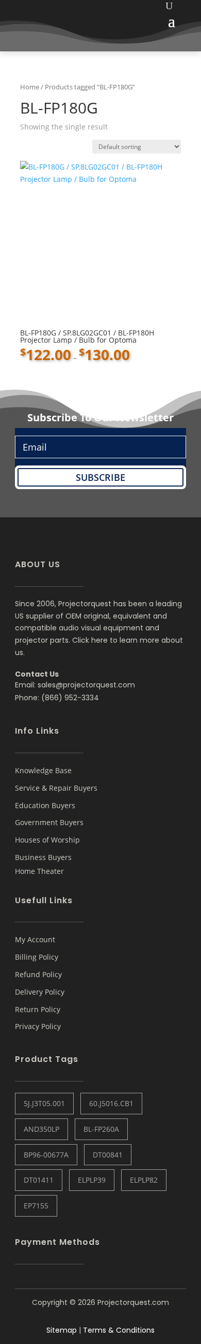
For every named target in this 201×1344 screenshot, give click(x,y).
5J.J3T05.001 (44, 1103)
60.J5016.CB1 (111, 1103)
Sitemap (61, 1330)
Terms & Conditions (119, 1330)
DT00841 (108, 1155)
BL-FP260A (101, 1129)
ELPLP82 (144, 1180)
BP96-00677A (46, 1155)
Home (29, 86)
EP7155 (36, 1205)
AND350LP (41, 1129)
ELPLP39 (92, 1180)
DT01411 (39, 1180)
